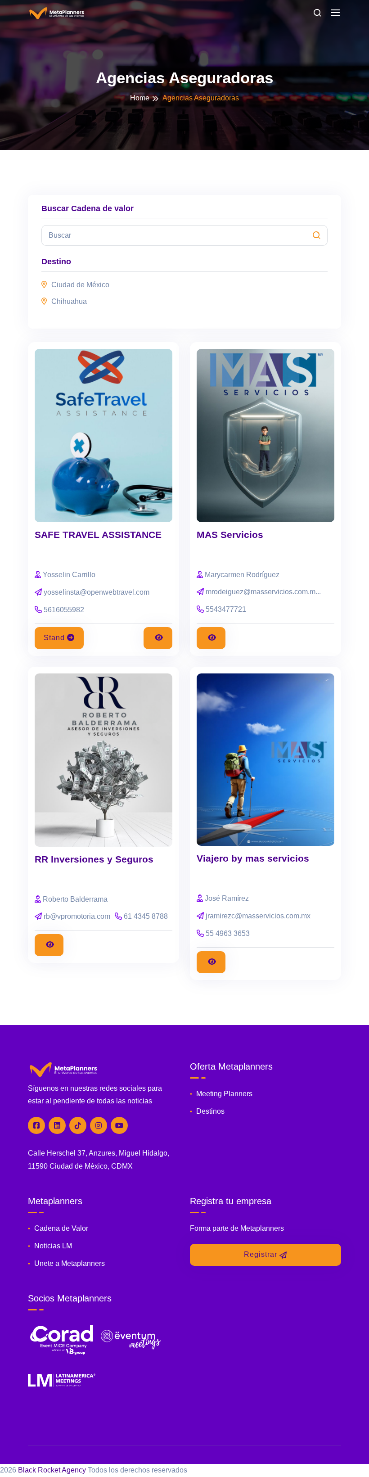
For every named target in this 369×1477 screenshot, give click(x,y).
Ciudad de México (80, 285)
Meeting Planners (224, 1094)
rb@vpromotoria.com (77, 916)
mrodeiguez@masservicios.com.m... (263, 592)
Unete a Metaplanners (69, 1263)
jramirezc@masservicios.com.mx (258, 916)
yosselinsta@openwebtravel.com (96, 592)
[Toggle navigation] (335, 13)
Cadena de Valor (61, 1228)
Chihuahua (69, 301)
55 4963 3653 (228, 933)
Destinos (210, 1111)
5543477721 (226, 609)
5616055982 (64, 610)
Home (139, 98)
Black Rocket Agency (52, 1470)
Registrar (260, 1254)
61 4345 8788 (146, 916)
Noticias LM (53, 1246)
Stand (54, 637)
